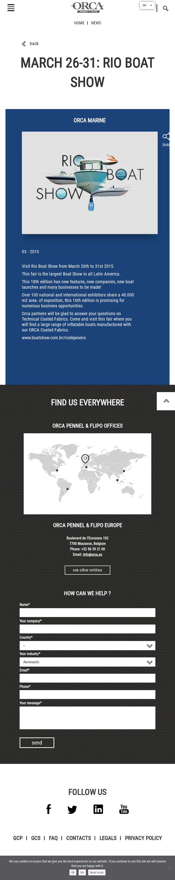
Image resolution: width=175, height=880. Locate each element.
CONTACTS (78, 838)
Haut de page (166, 401)
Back (34, 43)
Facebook (48, 809)
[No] (169, 868)
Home (79, 22)
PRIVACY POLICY (143, 838)
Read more (97, 872)
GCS (35, 838)
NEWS (96, 22)
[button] (147, 5)
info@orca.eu (92, 554)
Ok (73, 872)
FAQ (53, 838)
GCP (18, 838)
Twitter (72, 810)
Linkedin (98, 809)
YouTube (124, 809)
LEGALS (108, 838)
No (82, 872)
